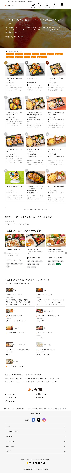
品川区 (57, 378)
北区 (37, 378)
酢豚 (18, 321)
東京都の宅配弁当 (21, 408)
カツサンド (40, 354)
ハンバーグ (19, 57)
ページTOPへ (34, 413)
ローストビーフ (42, 57)
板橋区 (17, 378)
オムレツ (27, 54)
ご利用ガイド (40, 394)
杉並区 (18, 382)
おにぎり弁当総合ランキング (15, 366)
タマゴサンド (47, 354)
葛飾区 (42, 378)
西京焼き (13, 300)
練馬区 (43, 382)
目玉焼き (21, 304)
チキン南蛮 (14, 302)
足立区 (22, 378)
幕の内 (15, 304)
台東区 (28, 382)
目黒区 (57, 382)
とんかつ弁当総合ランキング (15, 333)
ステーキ (50, 54)
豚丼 (11, 304)
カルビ (38, 321)
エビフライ (10, 54)
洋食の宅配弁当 (42, 408)
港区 (52, 382)
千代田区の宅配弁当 (32, 408)
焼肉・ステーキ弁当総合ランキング (48, 316)
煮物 (25, 302)
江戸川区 (27, 378)
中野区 (38, 382)
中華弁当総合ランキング (14, 316)
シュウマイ (13, 321)
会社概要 (25, 466)
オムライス (19, 54)
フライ (27, 57)
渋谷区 (13, 382)
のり (7, 304)
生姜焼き (19, 300)
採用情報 (39, 466)
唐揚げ (29, 302)
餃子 (7, 321)
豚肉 (43, 321)
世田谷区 (7, 382)
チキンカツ (58, 54)
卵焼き (8, 302)
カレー (8, 354)
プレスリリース (43, 466)
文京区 (48, 382)
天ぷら (20, 302)
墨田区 (52, 378)
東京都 (7, 374)
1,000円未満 (8, 224)
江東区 (33, 378)
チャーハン (24, 321)
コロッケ (35, 54)
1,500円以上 (26, 224)
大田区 (7, 378)
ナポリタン (10, 57)
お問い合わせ (9, 401)
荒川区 (12, 378)
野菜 (33, 57)
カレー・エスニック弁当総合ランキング (19, 349)
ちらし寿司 (40, 338)
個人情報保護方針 (34, 466)
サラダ (43, 54)
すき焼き (26, 300)
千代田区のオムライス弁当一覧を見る (35, 209)
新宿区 (47, 378)
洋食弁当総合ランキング (44, 295)
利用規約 (38, 397)
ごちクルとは (9, 394)
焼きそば (27, 304)
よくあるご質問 (9, 397)
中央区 (23, 382)
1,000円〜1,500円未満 (17, 224)
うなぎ (8, 300)
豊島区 (33, 382)
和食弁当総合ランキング (14, 295)
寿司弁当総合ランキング (44, 333)
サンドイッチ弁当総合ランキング (47, 349)
